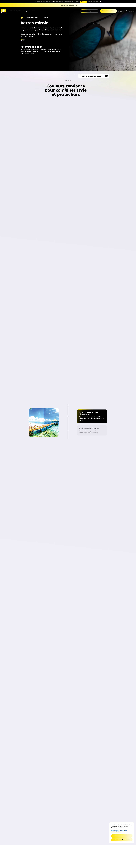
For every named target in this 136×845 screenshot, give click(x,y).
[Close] (131, 825)
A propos (25, 11)
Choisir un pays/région (93, 1)
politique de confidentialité (117, 830)
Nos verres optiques (15, 11)
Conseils (33, 11)
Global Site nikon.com (132, 10)
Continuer (83, 1)
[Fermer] (101, 2)
